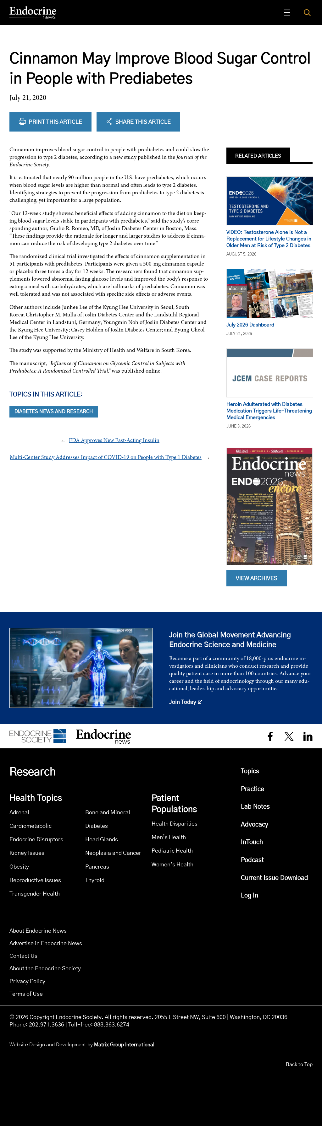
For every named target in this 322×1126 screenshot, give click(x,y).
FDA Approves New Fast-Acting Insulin (114, 440)
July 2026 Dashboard (250, 324)
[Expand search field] (307, 12)
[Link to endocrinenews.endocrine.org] (32, 12)
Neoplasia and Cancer (113, 853)
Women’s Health (172, 864)
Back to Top (299, 1064)
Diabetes (96, 826)
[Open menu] (287, 13)
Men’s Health (169, 837)
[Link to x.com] (289, 736)
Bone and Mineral (107, 813)
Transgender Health (34, 894)
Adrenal (19, 813)
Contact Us (23, 956)
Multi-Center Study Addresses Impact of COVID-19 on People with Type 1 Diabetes (106, 457)
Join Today (182, 702)
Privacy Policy (27, 981)
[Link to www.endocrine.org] (37, 736)
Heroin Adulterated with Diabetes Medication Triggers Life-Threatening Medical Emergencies (269, 411)
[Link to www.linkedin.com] (308, 736)
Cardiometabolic (30, 826)
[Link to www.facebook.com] (270, 736)
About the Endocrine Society (45, 969)
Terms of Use (26, 994)
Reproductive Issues (35, 880)
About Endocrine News (38, 931)
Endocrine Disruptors (36, 840)
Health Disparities (174, 824)
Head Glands (101, 840)
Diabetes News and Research (53, 411)
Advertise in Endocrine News (45, 943)
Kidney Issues (26, 853)
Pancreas (97, 867)
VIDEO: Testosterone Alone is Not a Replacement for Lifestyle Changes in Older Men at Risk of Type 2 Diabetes (268, 239)
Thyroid (94, 880)
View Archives (256, 578)
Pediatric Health (172, 851)
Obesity (19, 867)
